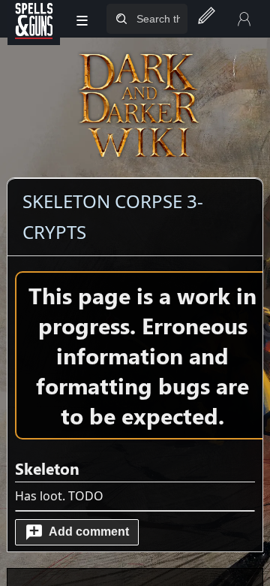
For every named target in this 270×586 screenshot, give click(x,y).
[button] (76, 532)
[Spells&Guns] (34, 19)
